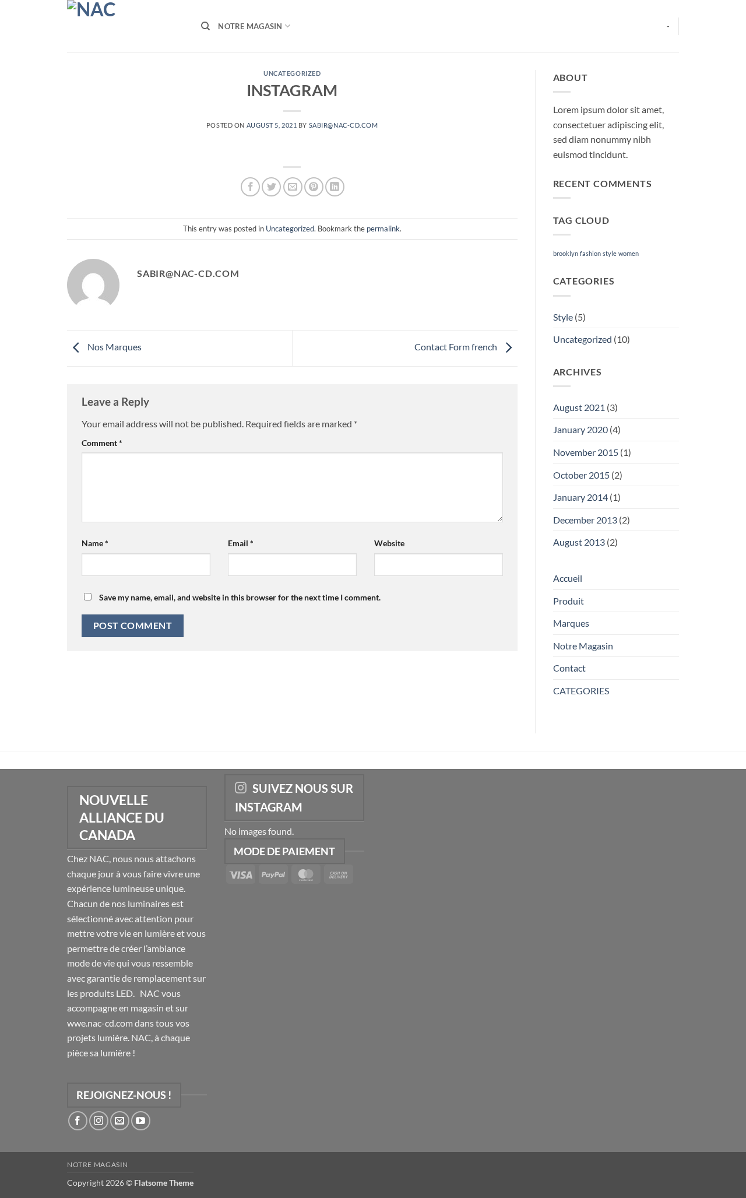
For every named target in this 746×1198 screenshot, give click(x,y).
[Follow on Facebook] (77, 1120)
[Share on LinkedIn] (334, 186)
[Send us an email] (119, 1120)
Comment (102, 443)
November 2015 (585, 452)
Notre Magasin (250, 26)
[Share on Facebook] (250, 186)
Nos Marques (114, 346)
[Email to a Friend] (292, 186)
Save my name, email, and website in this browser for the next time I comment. (240, 597)
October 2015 (581, 474)
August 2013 (579, 541)
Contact (569, 667)
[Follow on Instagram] (98, 1120)
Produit (568, 600)
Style (563, 316)
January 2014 (580, 497)
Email (241, 543)
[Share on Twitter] (271, 186)
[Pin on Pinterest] (313, 186)
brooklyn (565, 253)
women (628, 253)
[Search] (205, 26)
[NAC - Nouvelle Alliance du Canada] (125, 26)
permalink (383, 228)
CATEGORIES (581, 690)
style (610, 253)
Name (95, 543)
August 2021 (579, 407)
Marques (571, 622)
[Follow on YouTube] (140, 1120)
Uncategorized (292, 73)
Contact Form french (456, 346)
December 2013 (585, 519)
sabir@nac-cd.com (343, 125)
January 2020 (580, 429)
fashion (590, 253)
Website (389, 543)
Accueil (567, 578)
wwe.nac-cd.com (100, 1022)
